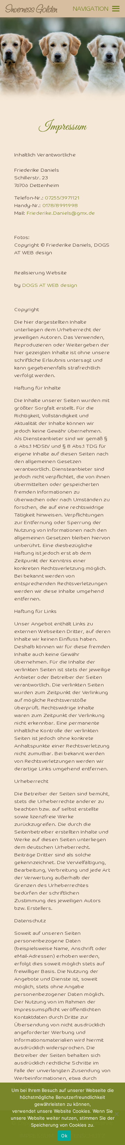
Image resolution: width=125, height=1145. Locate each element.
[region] (62, 69)
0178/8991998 (60, 205)
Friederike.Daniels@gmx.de (61, 213)
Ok (64, 1135)
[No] (116, 1113)
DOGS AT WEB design (49, 285)
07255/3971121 (62, 198)
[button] (91, 8)
